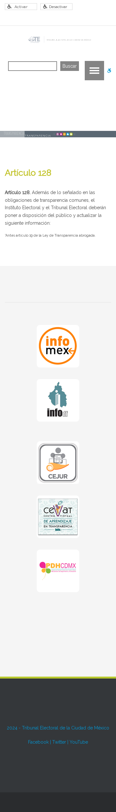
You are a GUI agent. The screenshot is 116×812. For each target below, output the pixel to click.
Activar (21, 7)
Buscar (70, 66)
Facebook (38, 742)
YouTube (79, 742)
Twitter (59, 742)
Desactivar (58, 7)
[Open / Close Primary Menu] (94, 70)
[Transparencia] (59, 39)
